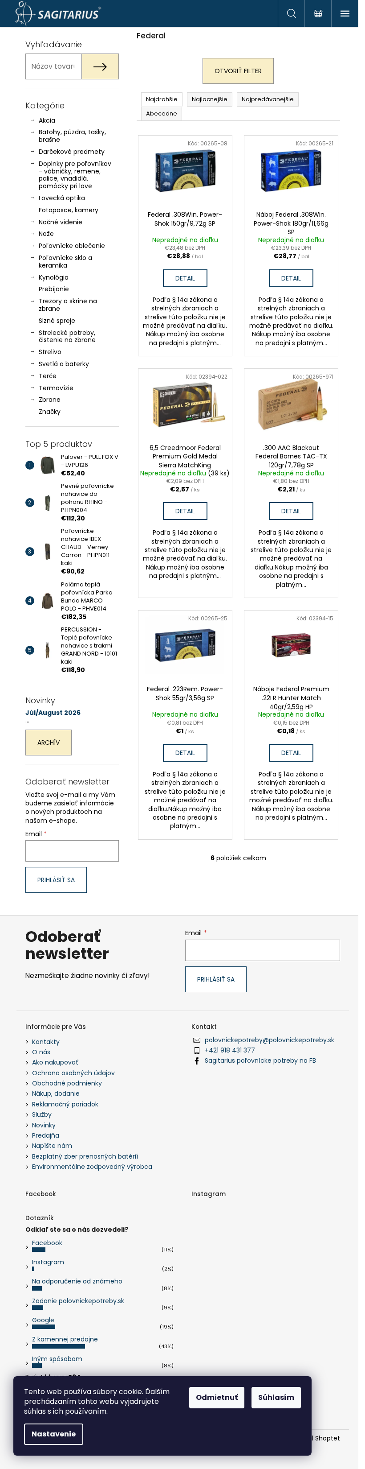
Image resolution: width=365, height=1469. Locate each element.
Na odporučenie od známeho (77, 1281)
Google (43, 1320)
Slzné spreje (57, 320)
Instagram (48, 1262)
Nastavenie (54, 1434)
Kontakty (46, 1041)
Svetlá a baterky (64, 363)
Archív (48, 742)
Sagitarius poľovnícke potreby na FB (260, 1060)
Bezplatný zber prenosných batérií (85, 1156)
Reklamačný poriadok (65, 1104)
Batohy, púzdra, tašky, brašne (72, 136)
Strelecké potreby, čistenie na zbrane (67, 336)
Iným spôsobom (57, 1358)
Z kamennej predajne (65, 1339)
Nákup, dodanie (56, 1093)
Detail (185, 278)
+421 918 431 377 (230, 1050)
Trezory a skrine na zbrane (68, 305)
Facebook (47, 1242)
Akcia (47, 120)
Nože (46, 233)
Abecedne (161, 113)
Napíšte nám (52, 1145)
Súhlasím (276, 1397)
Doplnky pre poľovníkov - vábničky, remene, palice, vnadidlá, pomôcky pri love (75, 174)
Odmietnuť (217, 1397)
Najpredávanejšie (268, 99)
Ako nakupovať (55, 1062)
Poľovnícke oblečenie (72, 245)
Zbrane (50, 399)
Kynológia (54, 277)
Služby (42, 1114)
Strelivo (50, 351)
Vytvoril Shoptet (315, 1438)
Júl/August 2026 (53, 713)
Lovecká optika (62, 198)
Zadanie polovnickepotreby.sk (78, 1300)
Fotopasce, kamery (68, 210)
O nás (41, 1052)
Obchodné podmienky (67, 1083)
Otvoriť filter (238, 70)
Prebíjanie (54, 289)
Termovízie (56, 388)
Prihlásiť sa (56, 879)
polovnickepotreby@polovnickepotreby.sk (269, 1040)
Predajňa (45, 1135)
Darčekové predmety (72, 151)
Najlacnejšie (209, 99)
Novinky (44, 1125)
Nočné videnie (60, 222)
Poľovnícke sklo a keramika (65, 261)
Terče (48, 375)
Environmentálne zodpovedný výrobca (92, 1166)
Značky (50, 411)
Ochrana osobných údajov (73, 1073)
